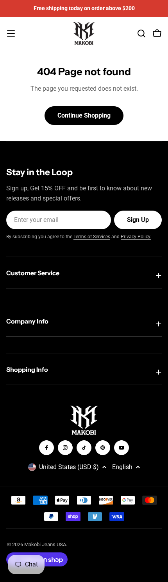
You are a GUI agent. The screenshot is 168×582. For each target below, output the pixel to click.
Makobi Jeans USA (45, 544)
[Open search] (141, 33)
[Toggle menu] (11, 33)
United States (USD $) (69, 467)
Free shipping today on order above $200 (84, 8)
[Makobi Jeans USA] (84, 420)
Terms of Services (91, 236)
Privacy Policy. (136, 236)
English (122, 467)
